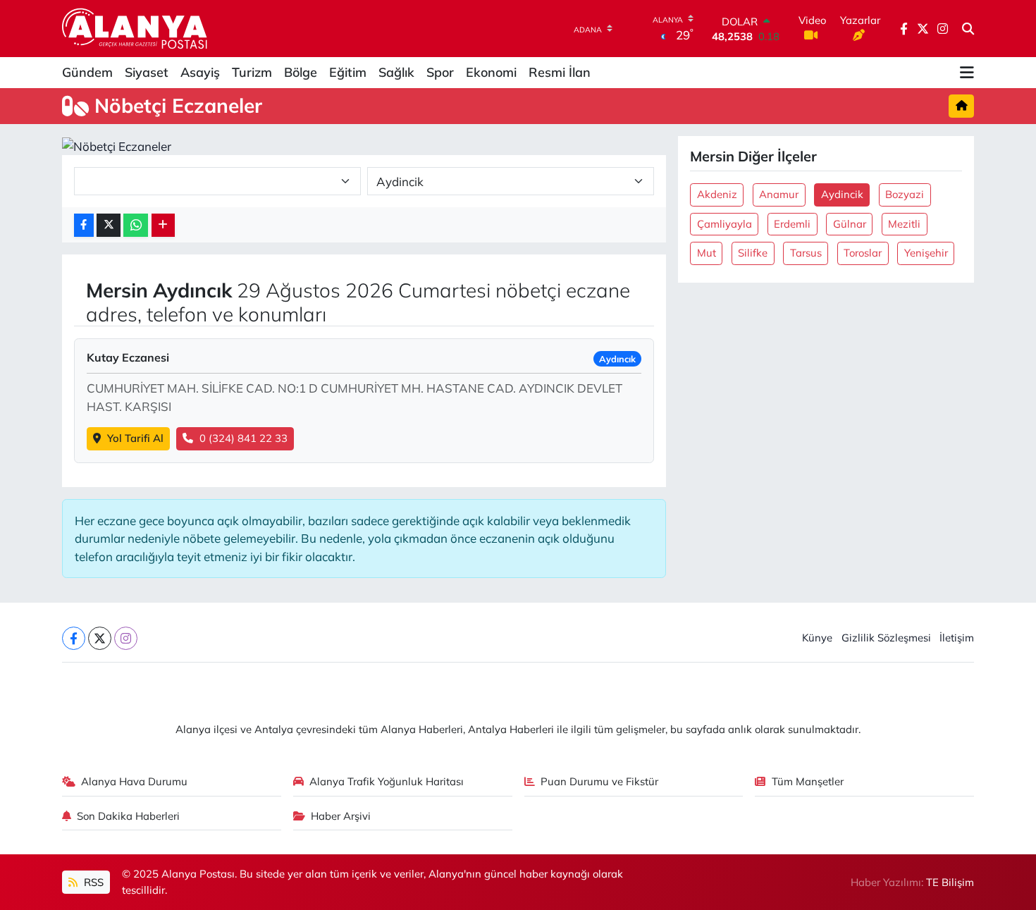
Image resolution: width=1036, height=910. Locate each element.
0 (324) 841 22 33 (243, 438)
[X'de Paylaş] (109, 225)
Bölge (300, 72)
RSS (92, 882)
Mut (706, 252)
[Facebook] (73, 638)
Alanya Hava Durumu (134, 781)
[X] (99, 638)
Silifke (752, 252)
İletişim (956, 637)
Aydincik (842, 194)
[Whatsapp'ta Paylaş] (135, 225)
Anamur (778, 194)
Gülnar (849, 223)
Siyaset (146, 72)
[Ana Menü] (967, 72)
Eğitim (347, 72)
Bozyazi (904, 194)
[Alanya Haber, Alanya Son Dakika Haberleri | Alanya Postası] (135, 28)
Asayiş (200, 72)
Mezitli (904, 223)
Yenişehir (926, 252)
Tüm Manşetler (808, 781)
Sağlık (396, 72)
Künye (817, 637)
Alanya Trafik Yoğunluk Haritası (386, 781)
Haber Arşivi (341, 816)
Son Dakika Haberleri (128, 816)
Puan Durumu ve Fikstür (599, 781)
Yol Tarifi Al (135, 438)
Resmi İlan (560, 72)
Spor (440, 72)
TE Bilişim (950, 882)
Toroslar (863, 252)
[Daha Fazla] (163, 225)
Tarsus (806, 252)
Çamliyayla (724, 223)
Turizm (252, 72)
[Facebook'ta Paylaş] (84, 225)
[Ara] (968, 29)
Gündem (87, 72)
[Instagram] (125, 638)
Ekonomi (491, 72)
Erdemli (792, 223)
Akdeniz (717, 194)
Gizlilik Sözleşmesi (886, 637)
